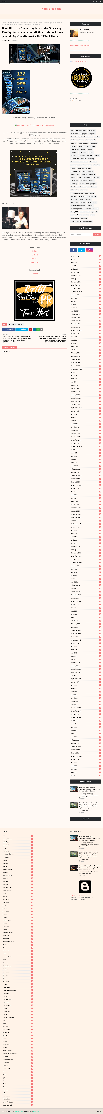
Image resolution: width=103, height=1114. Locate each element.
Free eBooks (75, 158)
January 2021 (86, 472)
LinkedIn (34, 258)
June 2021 (86, 456)
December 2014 (86, 708)
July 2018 (86, 569)
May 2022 (86, 421)
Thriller (88, 199)
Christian (94, 143)
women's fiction (76, 221)
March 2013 (86, 775)
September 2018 (86, 563)
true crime (84, 218)
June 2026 (86, 263)
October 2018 (86, 559)
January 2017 (86, 627)
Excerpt (73, 155)
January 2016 (86, 666)
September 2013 (86, 756)
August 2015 (86, 682)
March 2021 (86, 466)
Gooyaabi (36, 1111)
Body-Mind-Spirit (76, 137)
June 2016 (86, 650)
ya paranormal (87, 221)
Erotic (91, 152)
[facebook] (93, 1)
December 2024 (86, 321)
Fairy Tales (81, 155)
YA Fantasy (87, 208)
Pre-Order (74, 187)
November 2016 (86, 634)
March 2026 (86, 272)
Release (93, 187)
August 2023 (86, 372)
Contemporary (90, 146)
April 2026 (86, 269)
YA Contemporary (76, 208)
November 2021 (86, 440)
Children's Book (83, 143)
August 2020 (86, 488)
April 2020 (86, 501)
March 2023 (86, 388)
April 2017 (86, 617)
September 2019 (86, 524)
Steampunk (92, 196)
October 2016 (86, 637)
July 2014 (86, 724)
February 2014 (86, 740)
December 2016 (86, 630)
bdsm (82, 212)
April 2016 (86, 656)
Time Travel (74, 202)
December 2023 (86, 359)
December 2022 (86, 398)
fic (96, 212)
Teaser (81, 199)
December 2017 (86, 592)
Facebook (34, 255)
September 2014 (86, 717)
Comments (77, 100)
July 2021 (86, 453)
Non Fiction (12, 324)
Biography (83, 133)
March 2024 (86, 350)
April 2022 (86, 424)
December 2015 (86, 669)
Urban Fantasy (92, 202)
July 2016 (86, 646)
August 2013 (86, 759)
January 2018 (86, 588)
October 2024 (86, 327)
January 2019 (86, 550)
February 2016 (86, 663)
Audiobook (74, 133)
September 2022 (86, 408)
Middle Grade (75, 174)
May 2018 (86, 575)
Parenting (74, 183)
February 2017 (86, 624)
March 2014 (86, 737)
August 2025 (86, 295)
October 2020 (86, 482)
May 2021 (86, 459)
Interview (81, 168)
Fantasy (89, 155)
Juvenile (88, 168)
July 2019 (86, 530)
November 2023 (86, 363)
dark (88, 212)
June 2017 (86, 611)
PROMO (9, 22)
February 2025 (86, 314)
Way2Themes (19, 1111)
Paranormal (74, 180)
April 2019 (86, 540)
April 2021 (86, 463)
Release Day (74, 190)
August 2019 (86, 527)
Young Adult (74, 212)
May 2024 (86, 343)
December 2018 (86, 553)
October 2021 (86, 443)
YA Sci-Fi (95, 208)
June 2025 (86, 301)
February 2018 (86, 585)
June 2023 (86, 379)
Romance (84, 190)
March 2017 (86, 621)
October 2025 (86, 288)
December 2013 (86, 746)
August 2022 (86, 411)
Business (74, 140)
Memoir (90, 171)
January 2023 (86, 395)
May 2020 (86, 498)
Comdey (73, 146)
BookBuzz (34, 262)
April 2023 (86, 385)
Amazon (34, 274)
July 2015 (86, 685)
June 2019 (86, 534)
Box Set (97, 137)
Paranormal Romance (87, 180)
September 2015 (86, 679)
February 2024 (86, 353)
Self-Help (73, 196)
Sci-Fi (92, 193)
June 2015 (86, 688)
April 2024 (86, 346)
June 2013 (86, 766)
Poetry (82, 183)
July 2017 (86, 608)
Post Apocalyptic (91, 183)
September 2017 (86, 601)
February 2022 (86, 430)
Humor (73, 168)
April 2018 (86, 579)
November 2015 (86, 672)
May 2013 (86, 769)
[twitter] (96, 1)
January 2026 (86, 279)
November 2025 (86, 285)
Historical (74, 165)
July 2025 (86, 298)
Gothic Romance (82, 162)
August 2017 (86, 604)
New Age (73, 177)
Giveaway (91, 158)
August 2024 (86, 334)
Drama (90, 149)
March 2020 (86, 504)
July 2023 (86, 375)
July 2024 (86, 337)
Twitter (34, 251)
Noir (80, 177)
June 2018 (86, 572)
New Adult (92, 174)
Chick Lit (73, 143)
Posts (75, 98)
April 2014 (86, 734)
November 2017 (86, 595)
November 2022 (86, 401)
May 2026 (86, 266)
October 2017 (86, 598)
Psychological (84, 187)
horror (79, 215)
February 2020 (86, 508)
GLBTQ (83, 158)
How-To (96, 165)
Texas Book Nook (51, 9)
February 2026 (86, 275)
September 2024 (86, 330)
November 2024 (86, 324)
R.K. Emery (6, 40)
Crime (83, 149)
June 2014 (86, 727)
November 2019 (86, 517)
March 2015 (86, 698)
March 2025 (86, 311)
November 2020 (86, 479)
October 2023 (86, 366)
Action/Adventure (81, 130)
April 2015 (86, 695)
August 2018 (86, 566)
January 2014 (86, 743)
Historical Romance (85, 165)
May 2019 (86, 537)
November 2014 (86, 711)
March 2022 (86, 427)
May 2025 (86, 304)
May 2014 (86, 730)
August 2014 (86, 721)
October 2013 (86, 753)
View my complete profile (87, 32)
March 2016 (86, 659)
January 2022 (86, 434)
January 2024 (86, 356)
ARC (72, 130)
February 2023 (86, 392)
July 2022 (86, 414)
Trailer (83, 202)
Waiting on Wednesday (78, 205)
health (73, 215)
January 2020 (86, 511)
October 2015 (86, 675)
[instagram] (100, 1)
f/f (92, 212)
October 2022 (86, 404)
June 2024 (86, 340)
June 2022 (86, 417)
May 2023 (86, 382)
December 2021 (86, 437)
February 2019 (86, 546)
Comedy (81, 146)
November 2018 (86, 556)
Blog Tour (92, 133)
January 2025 (86, 317)
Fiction (97, 155)
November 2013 (86, 750)
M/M (84, 171)
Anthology (92, 130)
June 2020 (86, 495)
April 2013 (86, 772)
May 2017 (86, 614)
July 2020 (86, 492)
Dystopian (74, 152)
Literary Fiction (75, 171)
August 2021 (86, 450)
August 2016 (86, 643)
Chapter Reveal (90, 140)
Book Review (88, 137)
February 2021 (86, 469)
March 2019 (86, 543)
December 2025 (86, 282)
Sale (86, 193)
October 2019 (86, 521)
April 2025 (86, 308)
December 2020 (86, 475)
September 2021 (86, 446)
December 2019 (86, 514)
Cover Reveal (75, 149)
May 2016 (86, 653)
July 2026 (86, 259)
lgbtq (92, 215)
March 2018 (86, 582)
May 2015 (86, 692)
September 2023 (86, 369)
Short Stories (83, 196)
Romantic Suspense (77, 193)
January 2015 (86, 704)
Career (81, 140)
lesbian (86, 215)
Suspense (74, 199)
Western (90, 205)
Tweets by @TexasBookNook (80, 45)
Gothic (73, 162)
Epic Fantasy (83, 152)
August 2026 (86, 256)
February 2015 (86, 701)
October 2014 (86, 714)
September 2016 (86, 640)
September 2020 (86, 485)
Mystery (84, 174)
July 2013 (86, 763)
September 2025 (86, 292)
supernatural (75, 218)
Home (4, 1)
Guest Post (93, 162)
